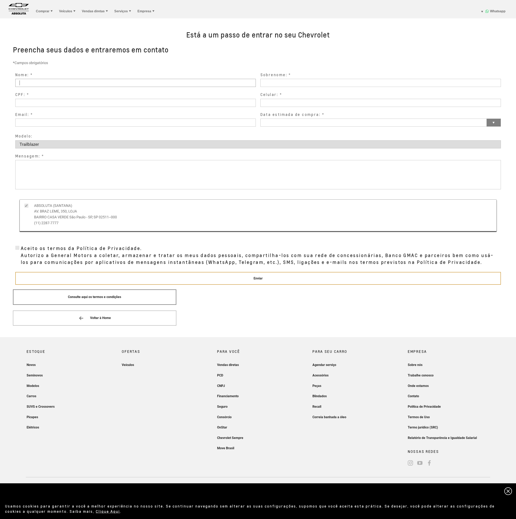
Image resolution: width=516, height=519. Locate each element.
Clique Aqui (108, 511)
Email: (22, 114)
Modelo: (24, 136)
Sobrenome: (273, 74)
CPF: (20, 94)
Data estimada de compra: (290, 114)
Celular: (269, 94)
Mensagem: (27, 156)
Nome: (22, 74)
